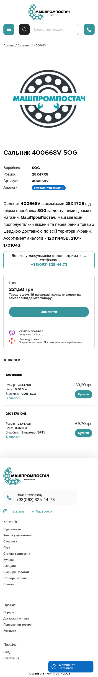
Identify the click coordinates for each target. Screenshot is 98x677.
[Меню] (8, 29)
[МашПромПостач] (49, 12)
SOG (36, 168)
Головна (8, 45)
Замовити (49, 312)
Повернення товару (17, 624)
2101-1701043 (16, 413)
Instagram (18, 511)
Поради (8, 612)
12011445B (14, 375)
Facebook (44, 511)
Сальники (24, 45)
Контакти (9, 630)
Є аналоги (13, 398)
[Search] (24, 29)
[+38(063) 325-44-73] (89, 29)
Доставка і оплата (16, 618)
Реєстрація (11, 658)
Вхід (6, 652)
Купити (83, 394)
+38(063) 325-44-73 (49, 264)
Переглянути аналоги (48, 187)
